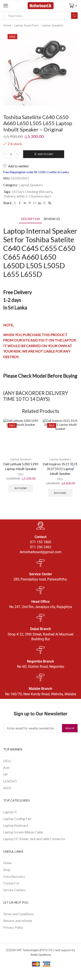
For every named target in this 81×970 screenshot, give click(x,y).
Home (7, 25)
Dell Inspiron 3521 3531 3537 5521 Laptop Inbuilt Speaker (60, 468)
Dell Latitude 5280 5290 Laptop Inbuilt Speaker (20, 466)
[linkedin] (39, 203)
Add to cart (45, 154)
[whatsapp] (44, 203)
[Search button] (74, 15)
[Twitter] (14, 203)
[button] (73, 467)
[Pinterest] (29, 203)
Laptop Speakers (52, 25)
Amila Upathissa (40, 954)
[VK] (24, 203)
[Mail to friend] (34, 203)
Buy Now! (21, 488)
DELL (21, 474)
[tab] (30, 219)
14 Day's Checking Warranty (32, 192)
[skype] (49, 203)
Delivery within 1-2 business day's (27, 196)
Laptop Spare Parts (26, 25)
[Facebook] (19, 203)
